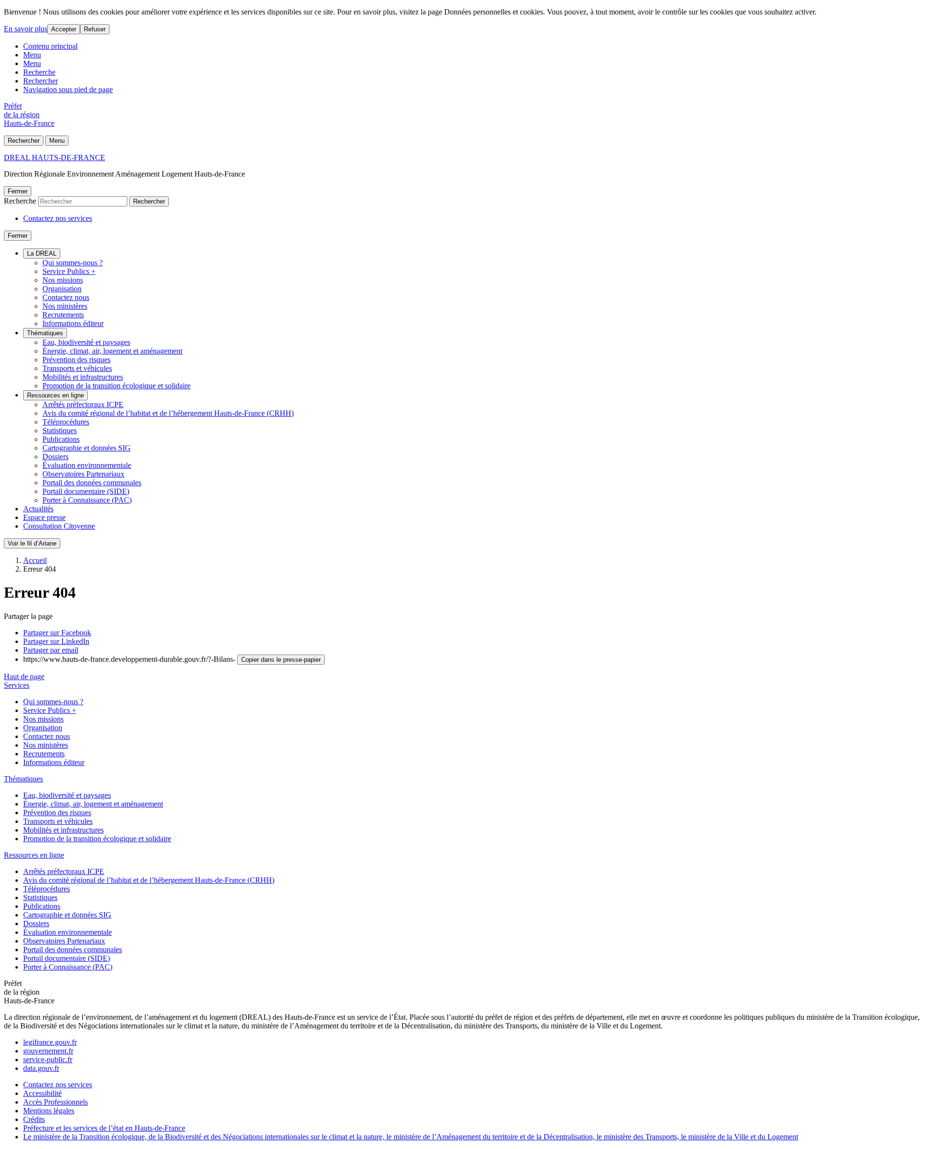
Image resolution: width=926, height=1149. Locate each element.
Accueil (35, 560)
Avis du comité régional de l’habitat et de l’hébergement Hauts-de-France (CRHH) (168, 413)
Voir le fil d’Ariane (32, 543)
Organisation (62, 289)
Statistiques (59, 430)
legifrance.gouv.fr (50, 1042)
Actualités (38, 509)
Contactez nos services (57, 218)
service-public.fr (47, 1059)
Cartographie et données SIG (86, 448)
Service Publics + (68, 271)
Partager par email (50, 650)
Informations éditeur (73, 323)
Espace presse (44, 517)
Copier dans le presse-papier (281, 659)
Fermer (17, 191)
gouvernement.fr (48, 1051)
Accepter (63, 29)
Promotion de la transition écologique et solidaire (116, 386)
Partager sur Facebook (57, 633)
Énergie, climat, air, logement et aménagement (112, 351)
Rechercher (40, 81)
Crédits (34, 1119)
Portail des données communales (91, 483)
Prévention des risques (76, 360)
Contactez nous (65, 297)
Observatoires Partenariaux (83, 474)
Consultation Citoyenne (59, 526)
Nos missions (62, 280)
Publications (61, 439)
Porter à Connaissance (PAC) (87, 500)
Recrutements (63, 315)
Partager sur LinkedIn (56, 641)
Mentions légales (48, 1111)
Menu (32, 55)
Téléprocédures (65, 422)
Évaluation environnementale (86, 465)
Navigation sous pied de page (68, 89)
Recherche (39, 72)
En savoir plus (25, 29)
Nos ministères (64, 306)
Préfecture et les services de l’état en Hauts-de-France (104, 1128)
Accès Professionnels (55, 1102)
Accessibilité (42, 1093)
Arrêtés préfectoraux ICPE (82, 404)
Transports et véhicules (77, 368)
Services (16, 685)
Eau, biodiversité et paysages (86, 342)
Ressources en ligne (55, 395)
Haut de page (24, 676)
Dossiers (55, 456)
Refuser (95, 29)
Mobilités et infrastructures (82, 377)
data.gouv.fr (41, 1068)
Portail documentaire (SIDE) (85, 491)
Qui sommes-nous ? (72, 263)
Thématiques (45, 333)
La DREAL (41, 253)
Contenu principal (50, 46)
